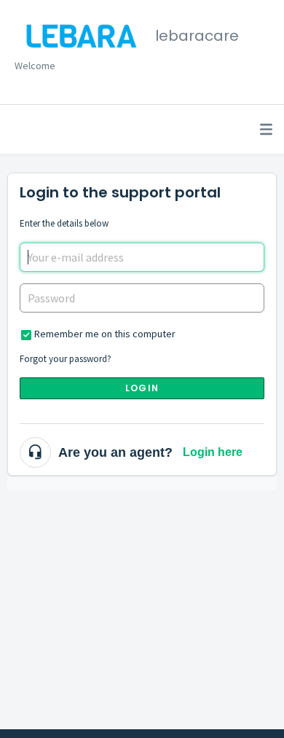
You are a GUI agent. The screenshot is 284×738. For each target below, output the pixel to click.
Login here (212, 452)
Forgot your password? (65, 359)
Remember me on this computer (104, 333)
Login (142, 388)
